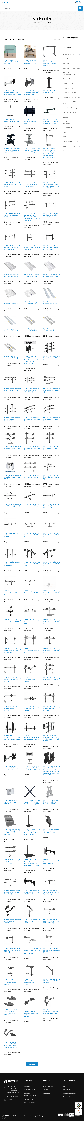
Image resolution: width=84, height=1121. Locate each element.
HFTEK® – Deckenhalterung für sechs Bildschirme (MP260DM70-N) (12, 419)
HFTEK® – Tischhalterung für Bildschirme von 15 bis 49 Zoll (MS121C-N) (51, 247)
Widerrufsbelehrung (29, 1099)
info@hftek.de (11, 1099)
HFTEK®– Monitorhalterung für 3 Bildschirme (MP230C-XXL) (32, 564)
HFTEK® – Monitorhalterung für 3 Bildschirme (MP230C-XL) (51, 564)
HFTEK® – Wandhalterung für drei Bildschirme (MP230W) (11, 535)
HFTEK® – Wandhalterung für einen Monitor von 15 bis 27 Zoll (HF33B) (32, 892)
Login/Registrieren (48, 1086)
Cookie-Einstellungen (29, 1102)
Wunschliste (46, 1097)
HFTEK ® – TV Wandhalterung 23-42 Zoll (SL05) (31, 121)
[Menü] (81, 1103)
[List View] (58, 39)
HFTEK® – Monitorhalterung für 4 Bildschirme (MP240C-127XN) (12, 477)
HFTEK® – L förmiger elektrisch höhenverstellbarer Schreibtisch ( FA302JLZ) (32, 62)
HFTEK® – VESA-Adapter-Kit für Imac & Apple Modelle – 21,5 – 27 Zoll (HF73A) (51, 802)
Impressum (27, 1086)
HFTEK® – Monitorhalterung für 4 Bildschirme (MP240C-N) (32, 448)
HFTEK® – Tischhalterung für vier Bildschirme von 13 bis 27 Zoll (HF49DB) (12, 861)
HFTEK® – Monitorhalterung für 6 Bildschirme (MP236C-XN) (32, 477)
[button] (3, 1117)
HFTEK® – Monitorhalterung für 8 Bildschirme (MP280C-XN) (12, 390)
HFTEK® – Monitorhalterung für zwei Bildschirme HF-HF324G (12, 921)
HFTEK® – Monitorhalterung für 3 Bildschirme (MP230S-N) (32, 535)
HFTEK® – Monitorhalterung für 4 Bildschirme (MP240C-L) (51, 448)
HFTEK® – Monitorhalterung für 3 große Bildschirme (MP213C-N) (12, 679)
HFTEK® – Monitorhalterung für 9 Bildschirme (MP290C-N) (51, 358)
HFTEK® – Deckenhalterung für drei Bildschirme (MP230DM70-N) (12, 564)
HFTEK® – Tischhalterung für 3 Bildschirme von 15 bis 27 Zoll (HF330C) (51, 892)
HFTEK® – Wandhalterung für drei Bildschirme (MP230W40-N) (51, 506)
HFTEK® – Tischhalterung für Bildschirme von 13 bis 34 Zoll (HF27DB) (51, 950)
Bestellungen (46, 1093)
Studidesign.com (41, 1116)
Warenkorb (46, 1089)
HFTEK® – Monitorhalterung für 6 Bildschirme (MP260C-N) (32, 419)
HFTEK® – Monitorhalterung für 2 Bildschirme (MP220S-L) (51, 621)
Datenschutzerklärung (29, 1089)
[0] (78, 2)
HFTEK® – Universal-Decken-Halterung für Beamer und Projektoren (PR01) (32, 150)
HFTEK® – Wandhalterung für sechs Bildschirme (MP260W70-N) (31, 390)
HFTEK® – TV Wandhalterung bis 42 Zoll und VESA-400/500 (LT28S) (12, 737)
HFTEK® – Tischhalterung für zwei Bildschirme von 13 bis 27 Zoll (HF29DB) (51, 921)
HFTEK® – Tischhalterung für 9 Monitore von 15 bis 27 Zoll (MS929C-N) (12, 184)
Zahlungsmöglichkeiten (69, 1093)
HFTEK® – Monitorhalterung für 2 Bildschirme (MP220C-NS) (32, 650)
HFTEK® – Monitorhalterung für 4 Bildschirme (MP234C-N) (12, 506)
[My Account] (72, 2)
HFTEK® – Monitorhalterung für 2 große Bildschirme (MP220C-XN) (12, 650)
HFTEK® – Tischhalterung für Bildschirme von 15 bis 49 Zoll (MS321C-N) (12, 247)
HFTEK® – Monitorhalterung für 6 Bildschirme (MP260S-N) (51, 390)
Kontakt (65, 1086)
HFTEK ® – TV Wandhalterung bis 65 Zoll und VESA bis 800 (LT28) (31, 737)
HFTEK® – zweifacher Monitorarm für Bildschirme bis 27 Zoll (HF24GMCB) (51, 1011)
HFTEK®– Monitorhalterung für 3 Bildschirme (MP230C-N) (12, 592)
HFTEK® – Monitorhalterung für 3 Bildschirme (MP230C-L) (32, 592)
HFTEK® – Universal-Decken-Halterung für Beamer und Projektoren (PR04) (12, 150)
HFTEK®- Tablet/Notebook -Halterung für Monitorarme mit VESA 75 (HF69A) (51, 831)
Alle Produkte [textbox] (71, 42)
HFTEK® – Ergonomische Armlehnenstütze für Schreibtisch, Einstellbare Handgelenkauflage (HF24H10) (31, 1013)
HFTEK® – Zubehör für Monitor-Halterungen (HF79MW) (10, 802)
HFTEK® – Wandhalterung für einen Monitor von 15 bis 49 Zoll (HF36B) (51, 861)
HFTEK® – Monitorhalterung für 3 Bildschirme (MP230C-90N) (51, 592)
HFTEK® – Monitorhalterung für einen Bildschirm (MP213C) (32, 679)
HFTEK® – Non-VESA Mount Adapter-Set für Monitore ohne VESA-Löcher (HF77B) (32, 802)
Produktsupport (67, 1089)
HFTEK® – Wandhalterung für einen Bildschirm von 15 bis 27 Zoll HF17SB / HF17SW (12, 92)
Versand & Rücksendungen (70, 1097)
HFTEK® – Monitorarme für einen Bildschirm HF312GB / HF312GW (32, 921)
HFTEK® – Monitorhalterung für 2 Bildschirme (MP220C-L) (51, 650)
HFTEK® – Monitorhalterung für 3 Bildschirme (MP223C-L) (12, 621)
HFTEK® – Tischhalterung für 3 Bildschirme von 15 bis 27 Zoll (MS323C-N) (51, 215)
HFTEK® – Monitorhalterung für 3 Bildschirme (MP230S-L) (51, 535)
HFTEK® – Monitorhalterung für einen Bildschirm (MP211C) (12, 708)
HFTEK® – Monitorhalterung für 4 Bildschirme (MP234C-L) (32, 506)
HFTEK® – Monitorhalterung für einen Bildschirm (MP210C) (51, 708)
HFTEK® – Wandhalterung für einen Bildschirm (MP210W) (31, 708)
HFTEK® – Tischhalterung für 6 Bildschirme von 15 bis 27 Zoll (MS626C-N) (32, 184)
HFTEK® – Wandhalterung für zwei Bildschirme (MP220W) (31, 621)
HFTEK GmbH (7, 1116)
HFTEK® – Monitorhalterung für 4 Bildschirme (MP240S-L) (12, 448)
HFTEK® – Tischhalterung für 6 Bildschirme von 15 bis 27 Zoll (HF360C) (12, 892)
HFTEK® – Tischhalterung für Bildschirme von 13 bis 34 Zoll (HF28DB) (12, 950)
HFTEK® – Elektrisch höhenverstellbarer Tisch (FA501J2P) (11, 62)
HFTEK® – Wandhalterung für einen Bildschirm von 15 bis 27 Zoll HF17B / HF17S (31, 92)
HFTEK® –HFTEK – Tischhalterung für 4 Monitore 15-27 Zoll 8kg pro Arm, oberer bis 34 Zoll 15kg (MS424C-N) (32, 217)
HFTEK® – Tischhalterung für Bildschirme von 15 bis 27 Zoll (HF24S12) (51, 981)
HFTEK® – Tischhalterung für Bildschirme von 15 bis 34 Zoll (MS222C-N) (32, 247)
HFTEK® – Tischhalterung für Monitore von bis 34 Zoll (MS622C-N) (12, 215)
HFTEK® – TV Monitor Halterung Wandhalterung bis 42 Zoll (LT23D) (11, 768)
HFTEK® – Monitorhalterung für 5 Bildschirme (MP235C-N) (51, 477)
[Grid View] (54, 39)
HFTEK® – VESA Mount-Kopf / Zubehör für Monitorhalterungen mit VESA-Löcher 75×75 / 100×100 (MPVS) (31, 360)
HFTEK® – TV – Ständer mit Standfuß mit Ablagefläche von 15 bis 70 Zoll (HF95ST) (32, 768)
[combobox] (71, 42)
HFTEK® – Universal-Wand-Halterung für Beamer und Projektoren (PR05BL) (51, 121)
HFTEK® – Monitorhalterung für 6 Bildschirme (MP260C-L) (51, 419)
